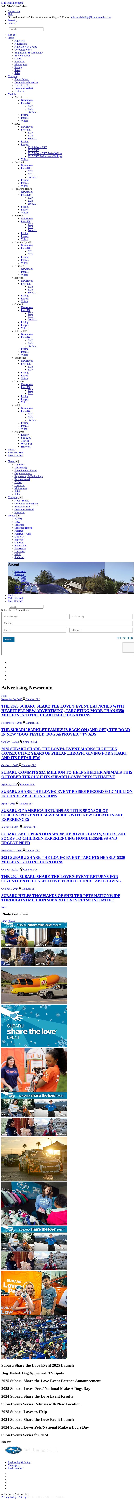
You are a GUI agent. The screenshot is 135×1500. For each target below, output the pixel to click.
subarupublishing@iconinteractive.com (91, 17)
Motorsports (20, 64)
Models (12, 94)
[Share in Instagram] (10, 679)
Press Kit (25, 103)
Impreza (18, 539)
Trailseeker (20, 548)
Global (18, 58)
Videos (24, 120)
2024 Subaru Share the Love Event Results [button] (37, 1396)
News (11, 37)
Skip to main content (12, 2)
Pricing (18, 67)
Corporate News (23, 49)
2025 (30, 227)
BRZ (17, 521)
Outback (18, 542)
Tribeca (25, 440)
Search (4, 28)
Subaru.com (14, 11)
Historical (19, 61)
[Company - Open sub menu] (21, 497)
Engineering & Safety (19, 1462)
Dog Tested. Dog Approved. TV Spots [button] (32, 1373)
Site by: (23, 1497)
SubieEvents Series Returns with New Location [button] (41, 1404)
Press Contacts (15, 455)
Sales (17, 73)
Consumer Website (24, 88)
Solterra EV (20, 545)
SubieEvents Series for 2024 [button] (24, 1435)
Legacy (25, 434)
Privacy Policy (8, 1497)
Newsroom (27, 100)
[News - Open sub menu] (17, 461)
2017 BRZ (33, 150)
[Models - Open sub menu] (18, 515)
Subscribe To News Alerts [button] (14, 610)
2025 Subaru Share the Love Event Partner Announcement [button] (51, 1381)
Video (24, 428)
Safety (17, 70)
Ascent (18, 518)
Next (3, 695)
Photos (11, 449)
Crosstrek (19, 524)
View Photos (8, 921)
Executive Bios (22, 85)
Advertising (20, 43)
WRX (17, 554)
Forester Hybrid (22, 533)
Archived (19, 557)
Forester (18, 530)
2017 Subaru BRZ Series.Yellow (45, 153)
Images (24, 117)
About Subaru (21, 79)
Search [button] (11, 23)
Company (13, 76)
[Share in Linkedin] (10, 662)
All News (19, 40)
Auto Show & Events (25, 46)
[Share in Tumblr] (9, 675)
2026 (30, 108)
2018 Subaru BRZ (37, 147)
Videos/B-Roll (15, 452)
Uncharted (19, 551)
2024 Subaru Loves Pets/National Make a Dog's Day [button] (45, 1427)
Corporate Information (26, 82)
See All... (32, 111)
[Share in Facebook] (10, 667)
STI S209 (26, 437)
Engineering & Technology (28, 52)
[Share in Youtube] (10, 671)
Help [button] (10, 14)
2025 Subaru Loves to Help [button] (24, 1412)
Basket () (12, 20)
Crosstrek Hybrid (23, 527)
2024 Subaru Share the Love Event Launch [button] (37, 1419)
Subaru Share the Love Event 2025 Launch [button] (37, 1365)
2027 (30, 106)
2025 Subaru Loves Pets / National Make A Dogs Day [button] (45, 1388)
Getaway (19, 536)
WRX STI (26, 443)
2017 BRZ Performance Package (45, 156)
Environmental (22, 55)
